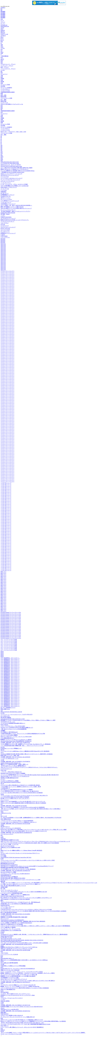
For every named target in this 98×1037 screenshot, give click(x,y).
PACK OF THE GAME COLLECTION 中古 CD (12, 896)
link (1, 9)
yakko (2, 47)
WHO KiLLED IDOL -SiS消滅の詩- (9, 876)
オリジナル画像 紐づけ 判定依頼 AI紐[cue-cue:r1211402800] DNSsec (18, 170)
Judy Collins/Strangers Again (11, 782)
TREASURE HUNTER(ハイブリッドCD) (11, 938)
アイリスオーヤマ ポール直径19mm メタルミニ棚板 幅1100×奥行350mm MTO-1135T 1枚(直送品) (25, 751)
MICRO (2, 749)
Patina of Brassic (4, 724)
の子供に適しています (6, 937)
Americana (3, 838)
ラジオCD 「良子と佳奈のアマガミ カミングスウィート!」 (16, 993)
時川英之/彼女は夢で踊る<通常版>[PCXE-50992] (13, 878)
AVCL (2, 752)
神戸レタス (3, 571)
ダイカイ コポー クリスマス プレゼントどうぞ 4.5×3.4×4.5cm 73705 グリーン (20, 853)
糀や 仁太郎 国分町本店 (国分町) (9, 912)
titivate (2, 651)
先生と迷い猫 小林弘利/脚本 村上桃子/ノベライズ (13, 885)
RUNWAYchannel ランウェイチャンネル (11, 612)
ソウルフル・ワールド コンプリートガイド (12, 998)
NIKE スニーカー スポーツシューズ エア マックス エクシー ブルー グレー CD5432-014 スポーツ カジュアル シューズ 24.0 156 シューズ (35, 841)
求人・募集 (3, 99)
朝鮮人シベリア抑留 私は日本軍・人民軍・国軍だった (14, 764)
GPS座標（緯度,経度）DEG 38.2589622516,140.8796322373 (15, 982)
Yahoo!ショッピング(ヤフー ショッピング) (11, 173)
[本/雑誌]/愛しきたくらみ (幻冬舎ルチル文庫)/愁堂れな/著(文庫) (17, 903)
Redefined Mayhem (5, 905)
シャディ (3, 215)
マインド (3, 22)
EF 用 (2, 858)
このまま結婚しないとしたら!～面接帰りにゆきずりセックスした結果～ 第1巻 (21, 786)
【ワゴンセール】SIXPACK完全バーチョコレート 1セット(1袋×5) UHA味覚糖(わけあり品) (24, 891)
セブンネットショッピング (7, 181)
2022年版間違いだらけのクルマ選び (10, 977)
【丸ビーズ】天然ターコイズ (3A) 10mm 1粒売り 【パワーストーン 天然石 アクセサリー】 (24, 831)
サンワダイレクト (5, 231)
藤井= (2, 900)
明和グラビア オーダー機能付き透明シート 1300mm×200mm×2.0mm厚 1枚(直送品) (21, 850)
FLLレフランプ (4, 810)
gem (2, 49)
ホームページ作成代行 (6, 87)
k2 (1, 43)
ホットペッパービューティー (8, 209)
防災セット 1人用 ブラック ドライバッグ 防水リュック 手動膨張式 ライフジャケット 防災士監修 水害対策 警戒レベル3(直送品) (33, 1021)
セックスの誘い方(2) (6, 908)
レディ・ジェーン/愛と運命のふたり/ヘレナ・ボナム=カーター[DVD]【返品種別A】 (22, 1027)
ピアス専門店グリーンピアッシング (10, 200)
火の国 (2, 964)
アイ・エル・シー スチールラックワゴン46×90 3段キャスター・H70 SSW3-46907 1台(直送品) (24, 942)
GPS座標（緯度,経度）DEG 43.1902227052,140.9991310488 (15, 950)
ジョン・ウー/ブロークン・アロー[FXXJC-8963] (13, 726)
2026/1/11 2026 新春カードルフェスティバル (12, 104)
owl (1, 50)
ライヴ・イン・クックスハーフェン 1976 (11, 1034)
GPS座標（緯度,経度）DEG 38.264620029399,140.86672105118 (16, 944)
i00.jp (2, 60)
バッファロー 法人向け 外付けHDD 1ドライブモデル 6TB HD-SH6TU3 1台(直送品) (22, 792)
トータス (3, 999)
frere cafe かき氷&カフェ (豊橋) (8, 872)
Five (2, 804)
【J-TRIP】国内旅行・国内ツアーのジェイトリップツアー (15, 211)
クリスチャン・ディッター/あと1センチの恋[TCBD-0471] (15, 873)
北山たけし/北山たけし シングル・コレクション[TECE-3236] (16, 736)
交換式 (2, 825)
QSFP (2, 983)
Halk (2, 1028)
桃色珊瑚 (3, 11)
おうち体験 (3, 856)
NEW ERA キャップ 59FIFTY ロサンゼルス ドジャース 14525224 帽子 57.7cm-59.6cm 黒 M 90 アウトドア (27, 866)
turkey (2, 52)
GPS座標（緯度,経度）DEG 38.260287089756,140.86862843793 (16, 832)
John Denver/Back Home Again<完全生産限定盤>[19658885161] (16, 741)
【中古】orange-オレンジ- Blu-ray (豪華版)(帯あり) (13, 765)
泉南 (2, 83)
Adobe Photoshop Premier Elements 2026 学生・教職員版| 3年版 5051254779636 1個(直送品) (23, 921)
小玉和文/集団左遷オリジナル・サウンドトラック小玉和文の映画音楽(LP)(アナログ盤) (23, 733)
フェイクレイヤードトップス (8, 861)
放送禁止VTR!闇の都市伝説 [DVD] (9, 777)
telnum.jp (3, 30)
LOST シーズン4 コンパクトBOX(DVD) (11, 828)
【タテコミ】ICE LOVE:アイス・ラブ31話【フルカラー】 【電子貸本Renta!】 (20, 902)
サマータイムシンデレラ (7, 834)
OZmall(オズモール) (6, 196)
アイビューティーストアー (7, 271)
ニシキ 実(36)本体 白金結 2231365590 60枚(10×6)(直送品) (15, 797)
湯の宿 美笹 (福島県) (6, 717)
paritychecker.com (5, 26)
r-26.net (2, 27)
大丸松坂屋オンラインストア (8, 203)
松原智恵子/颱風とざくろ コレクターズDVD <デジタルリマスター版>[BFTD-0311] (22, 1006)
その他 (2, 760)
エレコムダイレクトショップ (8, 218)
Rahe (2, 951)
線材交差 (3, 881)
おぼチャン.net (4, 34)
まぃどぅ (3, 23)
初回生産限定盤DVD (6, 875)
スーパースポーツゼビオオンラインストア (11, 178)
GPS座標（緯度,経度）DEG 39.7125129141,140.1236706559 (15, 757)
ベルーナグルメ (5, 223)
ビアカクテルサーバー (6, 768)
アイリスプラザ (5, 176)
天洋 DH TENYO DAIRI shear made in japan (11, 166)
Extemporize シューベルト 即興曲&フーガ (11, 748)
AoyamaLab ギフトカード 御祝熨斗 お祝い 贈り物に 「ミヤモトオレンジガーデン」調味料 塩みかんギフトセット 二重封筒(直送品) (34, 934)
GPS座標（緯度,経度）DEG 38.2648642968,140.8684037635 (15, 870)
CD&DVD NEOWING (6, 217)
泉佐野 (2, 81)
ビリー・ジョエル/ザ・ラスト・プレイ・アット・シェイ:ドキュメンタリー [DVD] (22, 971)
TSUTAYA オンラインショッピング (10, 175)
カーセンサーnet (5, 188)
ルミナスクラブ (5, 225)
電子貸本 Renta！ (5, 214)
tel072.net (3, 32)
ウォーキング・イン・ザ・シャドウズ (10, 928)
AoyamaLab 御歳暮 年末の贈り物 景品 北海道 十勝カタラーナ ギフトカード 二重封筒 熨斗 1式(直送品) (27, 754)
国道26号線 (3, 96)
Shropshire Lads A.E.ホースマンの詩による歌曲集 (13, 773)
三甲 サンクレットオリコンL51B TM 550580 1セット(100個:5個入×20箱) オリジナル (22, 1019)
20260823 (3, 7)
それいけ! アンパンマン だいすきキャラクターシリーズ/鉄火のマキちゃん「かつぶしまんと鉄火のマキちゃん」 (29, 767)
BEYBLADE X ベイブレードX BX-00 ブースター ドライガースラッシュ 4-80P (20, 879)
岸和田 (2, 78)
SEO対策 (3, 86)
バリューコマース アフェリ (8, 68)
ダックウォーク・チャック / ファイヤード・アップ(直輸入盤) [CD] (18, 1017)
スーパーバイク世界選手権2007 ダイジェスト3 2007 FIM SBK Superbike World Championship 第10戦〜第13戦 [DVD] (30, 774)
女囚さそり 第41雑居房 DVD (8, 989)
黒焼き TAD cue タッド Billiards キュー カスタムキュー (14, 169)
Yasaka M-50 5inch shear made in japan (10, 161)
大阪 (2, 75)
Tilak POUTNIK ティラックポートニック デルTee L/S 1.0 (15, 776)
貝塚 (2, 80)
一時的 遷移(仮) (4, 56)
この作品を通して (5, 788)
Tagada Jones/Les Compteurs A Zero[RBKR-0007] (12, 920)
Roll (2, 957)
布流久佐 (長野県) (5, 1001)
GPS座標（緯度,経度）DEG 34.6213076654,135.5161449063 (15, 914)
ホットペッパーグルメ (6, 199)
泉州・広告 (3, 95)
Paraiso (2, 794)
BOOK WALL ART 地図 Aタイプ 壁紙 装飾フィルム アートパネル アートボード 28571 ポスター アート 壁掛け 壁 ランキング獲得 (33, 829)
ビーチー (3, 779)
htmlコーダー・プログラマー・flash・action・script (13, 131)
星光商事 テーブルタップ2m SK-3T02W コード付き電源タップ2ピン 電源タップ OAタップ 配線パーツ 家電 (28, 720)
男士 (2, 835)
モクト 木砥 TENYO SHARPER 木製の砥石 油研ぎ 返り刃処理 (16, 167)
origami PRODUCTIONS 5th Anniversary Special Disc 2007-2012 (16, 857)
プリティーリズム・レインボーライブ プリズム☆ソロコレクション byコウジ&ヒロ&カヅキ (24, 795)
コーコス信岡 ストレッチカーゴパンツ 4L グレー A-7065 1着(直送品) (18, 869)
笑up (2, 57)
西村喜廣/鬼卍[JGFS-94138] (7, 863)
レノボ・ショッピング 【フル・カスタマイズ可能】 (14, 184)
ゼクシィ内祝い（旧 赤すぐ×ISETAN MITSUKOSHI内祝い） (16, 205)
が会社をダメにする (6, 813)
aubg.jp (2, 59)
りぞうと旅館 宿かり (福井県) (8, 927)
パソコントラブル (5, 90)
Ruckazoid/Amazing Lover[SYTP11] (9, 864)
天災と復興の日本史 (6, 819)
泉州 (2, 77)
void (2, 710)
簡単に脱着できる (5, 709)
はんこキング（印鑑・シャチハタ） (10, 844)
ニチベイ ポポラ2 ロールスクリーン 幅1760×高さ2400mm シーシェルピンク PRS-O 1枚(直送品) (25, 988)
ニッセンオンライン (6, 182)
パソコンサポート (5, 89)
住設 (2, 19)
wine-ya (2, 1008)
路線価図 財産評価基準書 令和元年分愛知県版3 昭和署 (14, 867)
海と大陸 (3, 888)
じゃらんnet (4, 190)
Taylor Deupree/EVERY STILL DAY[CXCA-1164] (13, 718)
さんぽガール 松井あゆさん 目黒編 (9, 780)
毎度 (2, 93)
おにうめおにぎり (5, 716)
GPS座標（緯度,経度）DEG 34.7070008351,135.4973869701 (15, 761)
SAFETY (3, 1030)
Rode (2, 955)
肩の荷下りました (5, 826)
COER (2, 1002)
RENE (2, 961)
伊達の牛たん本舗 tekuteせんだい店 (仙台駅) (12, 924)
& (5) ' (2, 851)
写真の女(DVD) (4, 1014)
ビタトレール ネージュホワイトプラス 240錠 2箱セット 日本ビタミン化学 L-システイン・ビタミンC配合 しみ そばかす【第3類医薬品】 (35, 925)
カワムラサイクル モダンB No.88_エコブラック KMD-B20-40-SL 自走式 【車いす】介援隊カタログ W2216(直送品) (30, 843)
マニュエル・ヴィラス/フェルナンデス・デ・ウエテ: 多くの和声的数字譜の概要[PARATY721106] (25, 1024)
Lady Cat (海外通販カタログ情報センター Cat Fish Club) (14, 185)
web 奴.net (3, 35)
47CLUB (3, 224)
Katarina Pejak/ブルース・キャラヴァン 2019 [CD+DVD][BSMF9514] (18, 968)
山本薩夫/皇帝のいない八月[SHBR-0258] (11, 930)
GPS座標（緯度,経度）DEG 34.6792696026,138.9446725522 (15, 1011)
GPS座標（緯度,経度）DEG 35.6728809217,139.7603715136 (15, 1005)
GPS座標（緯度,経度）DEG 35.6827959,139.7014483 (14, 805)
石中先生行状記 (5, 992)
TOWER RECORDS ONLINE (8, 212)
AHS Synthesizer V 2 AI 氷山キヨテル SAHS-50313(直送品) (15, 899)
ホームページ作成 (5, 84)
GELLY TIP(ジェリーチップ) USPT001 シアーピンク (14, 979)
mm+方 (2, 783)
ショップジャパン (5, 237)
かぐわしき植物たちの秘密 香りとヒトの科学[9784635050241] (16, 922)
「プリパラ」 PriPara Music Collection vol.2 (11, 771)
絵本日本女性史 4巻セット (7, 958)
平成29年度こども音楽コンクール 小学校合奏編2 (13, 965)
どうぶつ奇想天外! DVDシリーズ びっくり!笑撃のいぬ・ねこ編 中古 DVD (20, 791)
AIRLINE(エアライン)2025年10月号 (10, 1009)
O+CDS (2, 713)
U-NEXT (3, 234)
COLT (2, 1003)
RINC (2, 967)
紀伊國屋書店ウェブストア (7, 194)
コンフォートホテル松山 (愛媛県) (9, 735)
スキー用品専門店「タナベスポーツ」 (10, 658)
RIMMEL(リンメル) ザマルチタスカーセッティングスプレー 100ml (18, 995)
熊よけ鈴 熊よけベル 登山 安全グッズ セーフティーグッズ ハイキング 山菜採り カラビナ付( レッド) (26, 897)
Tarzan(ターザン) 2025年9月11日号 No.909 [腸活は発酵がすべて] (17, 727)
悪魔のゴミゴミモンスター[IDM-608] (10, 970)
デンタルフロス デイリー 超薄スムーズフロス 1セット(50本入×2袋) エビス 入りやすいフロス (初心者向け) (28, 980)
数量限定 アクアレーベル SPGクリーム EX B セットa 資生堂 (16, 739)
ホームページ (4, 74)
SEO (2, 72)
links (2, 105)
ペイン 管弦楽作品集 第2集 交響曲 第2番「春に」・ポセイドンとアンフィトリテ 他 (22, 745)
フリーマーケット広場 (6, 98)
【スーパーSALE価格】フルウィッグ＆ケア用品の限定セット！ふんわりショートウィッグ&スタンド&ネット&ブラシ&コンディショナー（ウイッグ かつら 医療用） (43, 1032)
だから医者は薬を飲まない (7, 738)
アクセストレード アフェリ (8, 64)
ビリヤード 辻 (4, 102)
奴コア (2, 40)
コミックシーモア (5, 230)
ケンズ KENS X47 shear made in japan (10, 163)
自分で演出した (5, 1025)
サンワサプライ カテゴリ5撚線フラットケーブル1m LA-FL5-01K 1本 (18, 985)
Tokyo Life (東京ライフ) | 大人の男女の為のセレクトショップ (16, 208)
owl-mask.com (4, 25)
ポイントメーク (5, 918)
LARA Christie (4, 236)
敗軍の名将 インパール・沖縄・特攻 (10, 755)
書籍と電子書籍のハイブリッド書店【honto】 (12, 206)
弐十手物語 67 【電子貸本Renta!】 (9, 732)
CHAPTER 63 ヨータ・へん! (8, 721)
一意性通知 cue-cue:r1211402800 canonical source (12, 172)
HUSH (2, 1031)
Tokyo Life (3, 244)
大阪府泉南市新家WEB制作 (8, 92)
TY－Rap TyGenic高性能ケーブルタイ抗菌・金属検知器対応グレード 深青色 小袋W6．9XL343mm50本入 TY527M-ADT (31, 817)
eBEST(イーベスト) (5, 197)
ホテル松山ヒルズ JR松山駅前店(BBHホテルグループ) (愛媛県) (17, 789)
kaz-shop (3, 747)
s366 (2, 45)
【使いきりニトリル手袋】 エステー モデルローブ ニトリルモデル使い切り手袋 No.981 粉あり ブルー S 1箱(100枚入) (30, 808)
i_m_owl (3, 48)
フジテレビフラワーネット (7, 221)
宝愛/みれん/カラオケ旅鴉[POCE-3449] (10, 847)
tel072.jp (3, 31)
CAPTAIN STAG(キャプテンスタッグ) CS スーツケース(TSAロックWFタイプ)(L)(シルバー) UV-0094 (26, 909)
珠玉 (2, 41)
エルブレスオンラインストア (8, 227)
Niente (2, 945)
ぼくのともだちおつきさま (7, 846)
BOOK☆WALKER (5, 228)
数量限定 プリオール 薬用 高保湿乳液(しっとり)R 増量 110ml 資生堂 (18, 976)
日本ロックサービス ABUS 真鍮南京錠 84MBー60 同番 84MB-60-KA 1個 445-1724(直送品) (23, 803)
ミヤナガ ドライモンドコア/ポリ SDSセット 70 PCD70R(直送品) (17, 820)
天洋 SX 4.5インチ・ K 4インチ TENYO (11, 164)
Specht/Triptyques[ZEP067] (7, 935)
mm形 (2, 837)
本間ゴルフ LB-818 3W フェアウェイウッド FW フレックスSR (16, 948)
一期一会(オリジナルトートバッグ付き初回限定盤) (14, 729)
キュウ (2, 20)
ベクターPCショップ (6, 202)
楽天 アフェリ (5, 67)
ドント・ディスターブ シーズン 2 (9, 890)
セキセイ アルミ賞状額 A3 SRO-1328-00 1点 (12, 1015)
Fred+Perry (3, 854)
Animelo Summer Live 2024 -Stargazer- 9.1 (11, 763)
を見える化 (3, 770)
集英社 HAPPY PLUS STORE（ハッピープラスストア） (15, 220)
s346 (2, 44)
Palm (2, 1018)
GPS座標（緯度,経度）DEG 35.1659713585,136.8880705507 (15, 742)
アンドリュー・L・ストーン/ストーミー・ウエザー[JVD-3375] (16, 714)
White (2, 811)
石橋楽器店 (3, 191)
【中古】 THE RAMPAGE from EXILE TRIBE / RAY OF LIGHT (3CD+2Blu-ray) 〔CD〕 (22, 1022)
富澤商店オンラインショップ (8, 233)
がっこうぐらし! (5, 800)
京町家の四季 (4, 887)
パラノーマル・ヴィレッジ (7, 906)
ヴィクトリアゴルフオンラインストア (10, 179)
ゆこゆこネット (5, 193)
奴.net (2, 38)
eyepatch (3, 931)
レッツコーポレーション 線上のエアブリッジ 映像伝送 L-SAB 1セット (19, 822)
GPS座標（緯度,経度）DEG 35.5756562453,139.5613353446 (15, 823)
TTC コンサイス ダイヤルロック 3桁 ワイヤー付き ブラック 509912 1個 (19, 974)
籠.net (2, 37)
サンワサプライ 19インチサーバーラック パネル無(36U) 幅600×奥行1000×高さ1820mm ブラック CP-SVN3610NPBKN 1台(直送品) (33, 911)
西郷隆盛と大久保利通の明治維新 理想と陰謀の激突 (14, 917)
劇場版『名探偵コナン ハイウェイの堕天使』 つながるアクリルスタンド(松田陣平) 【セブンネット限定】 (28, 973)
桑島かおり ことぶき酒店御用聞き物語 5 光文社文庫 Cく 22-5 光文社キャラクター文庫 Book (24, 960)
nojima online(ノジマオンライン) (9, 187)
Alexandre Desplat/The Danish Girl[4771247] (11, 941)
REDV (2, 996)
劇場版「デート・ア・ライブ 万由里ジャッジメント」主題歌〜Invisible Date (20, 986)
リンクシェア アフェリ (7, 65)
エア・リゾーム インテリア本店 (9, 639)
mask (2, 53)
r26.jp (2, 29)
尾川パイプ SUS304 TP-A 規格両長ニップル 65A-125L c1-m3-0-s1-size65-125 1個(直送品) (23, 807)
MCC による (4, 816)
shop (2, 61)
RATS (2, 990)
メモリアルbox (4, 953)
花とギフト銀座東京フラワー (8, 707)
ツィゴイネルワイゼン (6, 915)
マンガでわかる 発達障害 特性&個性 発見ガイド (13, 723)
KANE (2, 933)
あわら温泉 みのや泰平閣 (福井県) (9, 962)
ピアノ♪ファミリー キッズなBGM (9, 954)
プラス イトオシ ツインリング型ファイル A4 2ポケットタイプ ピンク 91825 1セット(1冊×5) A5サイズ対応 (28, 860)
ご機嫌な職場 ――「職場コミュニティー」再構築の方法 (15, 894)
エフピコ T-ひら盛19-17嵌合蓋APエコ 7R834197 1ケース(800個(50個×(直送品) (20, 785)
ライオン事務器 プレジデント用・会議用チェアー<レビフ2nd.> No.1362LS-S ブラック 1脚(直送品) (26, 744)
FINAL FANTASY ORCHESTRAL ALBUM (11, 711)
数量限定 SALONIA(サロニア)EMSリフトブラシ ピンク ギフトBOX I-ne (19, 947)
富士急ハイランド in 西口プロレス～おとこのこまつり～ (15, 798)
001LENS (3, 238)
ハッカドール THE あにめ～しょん (9, 758)
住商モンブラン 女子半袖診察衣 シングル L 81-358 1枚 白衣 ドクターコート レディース (23, 801)
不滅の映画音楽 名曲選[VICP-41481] (10, 840)
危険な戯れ (3, 1012)
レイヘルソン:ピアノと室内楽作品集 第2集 (11, 893)
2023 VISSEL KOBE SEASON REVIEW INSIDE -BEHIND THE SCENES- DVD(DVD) (22, 940)
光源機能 (3, 730)
